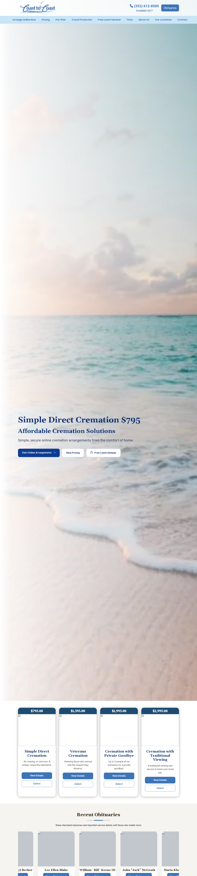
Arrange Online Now (24, 19)
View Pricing (73, 452)
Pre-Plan (61, 19)
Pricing (46, 19)
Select (36, 783)
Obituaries (170, 8)
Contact (182, 19)
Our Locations (163, 19)
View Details (37, 775)
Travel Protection (82, 19)
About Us (144, 19)
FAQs (130, 19)
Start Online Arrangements (37, 452)
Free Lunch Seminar (109, 19)
